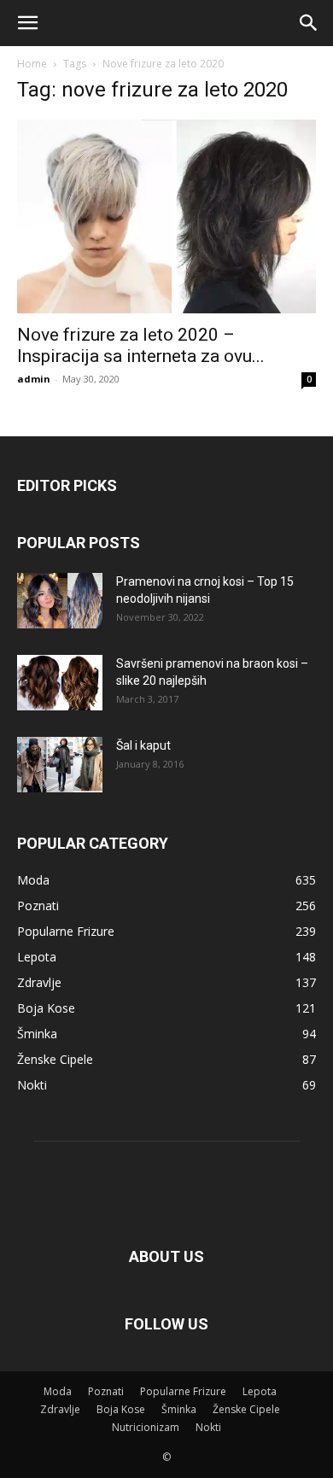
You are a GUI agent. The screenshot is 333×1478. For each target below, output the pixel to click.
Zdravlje (60, 1409)
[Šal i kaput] (59, 764)
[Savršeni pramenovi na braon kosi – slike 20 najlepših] (59, 682)
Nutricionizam (145, 1427)
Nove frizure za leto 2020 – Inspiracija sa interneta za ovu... (141, 345)
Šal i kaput (143, 745)
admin (33, 378)
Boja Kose (120, 1409)
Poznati (106, 1391)
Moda (58, 1391)
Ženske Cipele (246, 1409)
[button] (27, 23)
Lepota (259, 1391)
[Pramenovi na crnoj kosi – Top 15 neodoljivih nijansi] (59, 600)
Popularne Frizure (183, 1391)
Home (32, 63)
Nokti (208, 1427)
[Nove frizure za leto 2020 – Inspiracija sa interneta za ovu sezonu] (166, 216)
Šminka (178, 1409)
